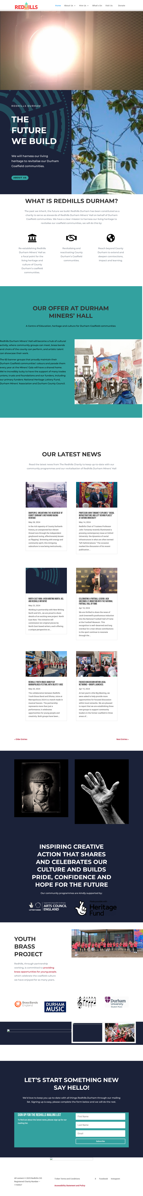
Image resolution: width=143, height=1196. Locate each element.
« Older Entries (20, 739)
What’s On (97, 6)
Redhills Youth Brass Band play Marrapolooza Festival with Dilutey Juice (45, 683)
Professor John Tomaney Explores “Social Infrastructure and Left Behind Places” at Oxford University (96, 515)
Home (58, 6)
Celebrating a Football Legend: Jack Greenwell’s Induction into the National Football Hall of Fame (96, 601)
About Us (68, 6)
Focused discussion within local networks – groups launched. (92, 683)
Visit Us (109, 6)
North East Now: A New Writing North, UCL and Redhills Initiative (46, 600)
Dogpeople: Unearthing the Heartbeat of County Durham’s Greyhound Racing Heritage (45, 515)
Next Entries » (122, 739)
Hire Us (82, 6)
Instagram (115, 1179)
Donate (121, 5)
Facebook (103, 1179)
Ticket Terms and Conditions (67, 1179)
